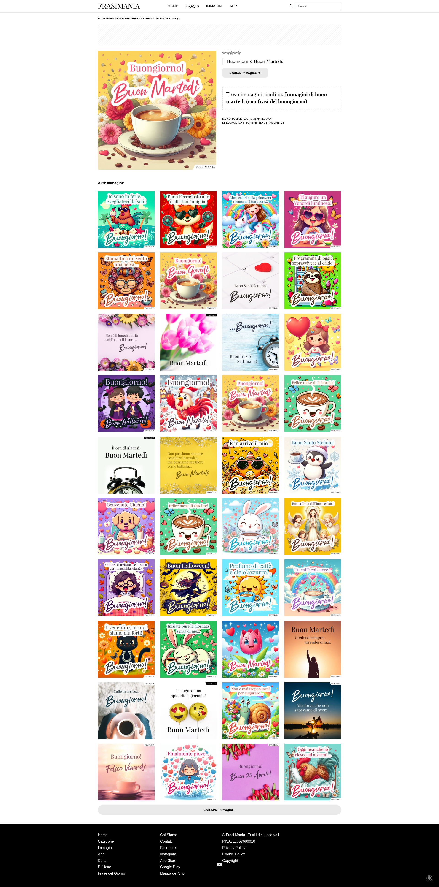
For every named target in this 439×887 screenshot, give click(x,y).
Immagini (105, 848)
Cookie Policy (233, 854)
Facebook (168, 848)
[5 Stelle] (239, 53)
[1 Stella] (224, 53)
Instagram (168, 854)
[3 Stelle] (231, 53)
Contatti (166, 841)
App (101, 854)
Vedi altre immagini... (219, 810)
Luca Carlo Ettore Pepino (244, 122)
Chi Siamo (168, 835)
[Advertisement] (219, 34)
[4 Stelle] (235, 53)
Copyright (230, 861)
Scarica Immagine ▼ (245, 73)
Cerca (103, 861)
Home (103, 835)
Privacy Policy (233, 848)
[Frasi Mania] (119, 6)
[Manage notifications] (429, 878)
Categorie (106, 841)
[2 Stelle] (228, 53)
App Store (168, 861)
